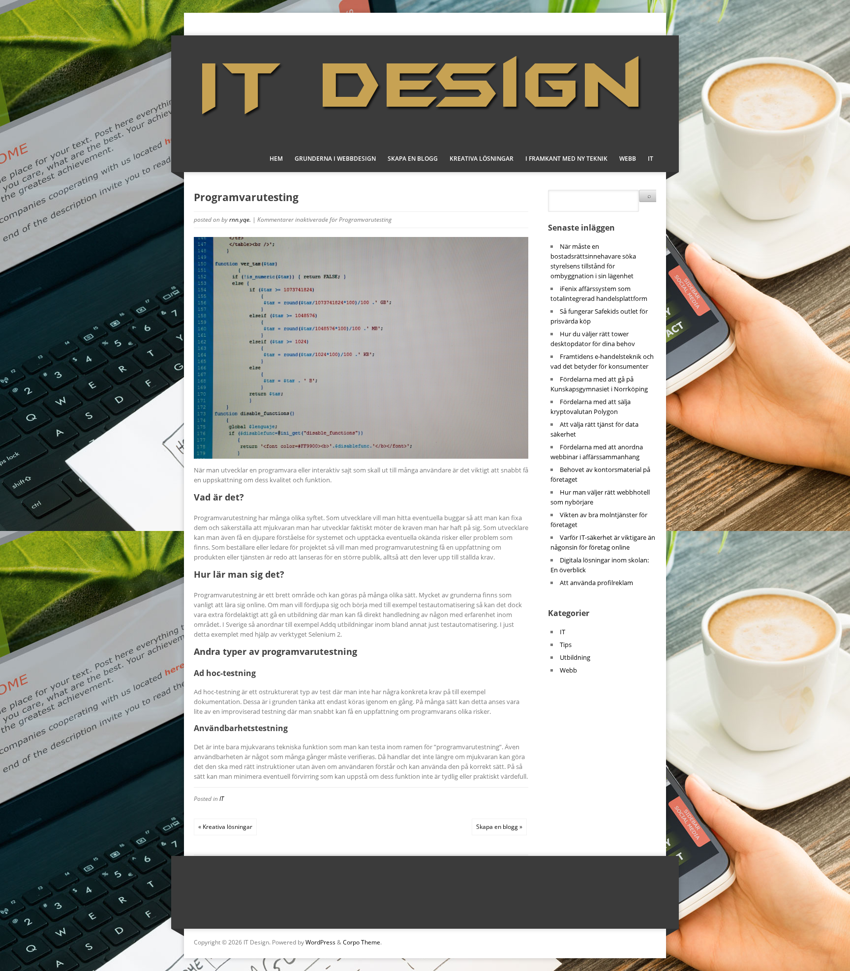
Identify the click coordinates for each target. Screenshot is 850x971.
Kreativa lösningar (482, 158)
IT (650, 158)
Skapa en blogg (413, 158)
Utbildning (575, 657)
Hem (276, 158)
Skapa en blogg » (499, 827)
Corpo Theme (361, 942)
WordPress (320, 942)
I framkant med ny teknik (566, 158)
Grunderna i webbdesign (335, 158)
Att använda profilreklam (596, 582)
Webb (627, 158)
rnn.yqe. (240, 219)
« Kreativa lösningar (225, 827)
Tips (566, 644)
